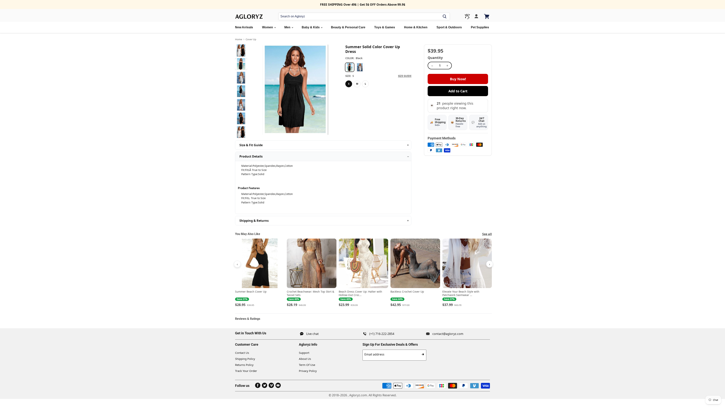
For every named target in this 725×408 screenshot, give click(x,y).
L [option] (365, 83)
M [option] (357, 83)
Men (287, 27)
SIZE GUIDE (404, 76)
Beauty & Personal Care (348, 27)
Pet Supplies (480, 27)
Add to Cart (457, 91)
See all (487, 234)
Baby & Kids (311, 27)
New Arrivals (244, 27)
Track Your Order (246, 371)
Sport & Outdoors (449, 27)
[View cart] (487, 16)
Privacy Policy (308, 371)
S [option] (348, 83)
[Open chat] (467, 16)
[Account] (476, 16)
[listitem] (260, 273)
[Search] (445, 16)
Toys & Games (384, 27)
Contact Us (242, 353)
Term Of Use (307, 365)
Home (238, 39)
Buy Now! (458, 79)
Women (268, 27)
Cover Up (251, 39)
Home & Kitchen (415, 27)
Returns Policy (244, 365)
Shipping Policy (245, 359)
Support (304, 353)
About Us (305, 359)
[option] (349, 67)
